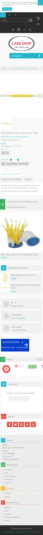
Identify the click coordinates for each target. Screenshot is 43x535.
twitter (15, 424)
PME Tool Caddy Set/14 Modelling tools (20, 254)
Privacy (5, 532)
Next (41, 359)
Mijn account (38, 24)
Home (3, 68)
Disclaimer (11, 532)
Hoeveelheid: (5, 160)
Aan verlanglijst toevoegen (3, 153)
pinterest (27, 424)
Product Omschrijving (11, 174)
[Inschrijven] (40, 2)
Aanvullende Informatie (12, 179)
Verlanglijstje (8, 479)
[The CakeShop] (21, 43)
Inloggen (30, 29)
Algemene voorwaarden (27, 532)
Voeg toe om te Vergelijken (7, 153)
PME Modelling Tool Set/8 (23, 275)
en (9, 15)
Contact (7, 497)
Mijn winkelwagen (18, 29)
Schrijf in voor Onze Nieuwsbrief (20, 393)
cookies (6, 4)
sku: (2, 149)
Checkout (8, 483)
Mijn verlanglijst (13, 29)
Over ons (7, 493)
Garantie (7, 520)
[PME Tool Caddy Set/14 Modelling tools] (20, 214)
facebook (9, 424)
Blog (38, 18)
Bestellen (7, 507)
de (15, 15)
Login (6, 473)
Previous (37, 359)
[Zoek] (30, 20)
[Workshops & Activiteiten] (15, 340)
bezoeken (22, 318)
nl (3, 15)
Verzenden (8, 514)
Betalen (24, 29)
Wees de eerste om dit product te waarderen (15, 136)
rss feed (33, 424)
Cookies (17, 532)
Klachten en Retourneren (12, 517)
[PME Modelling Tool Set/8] (5, 278)
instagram (21, 424)
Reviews (28, 179)
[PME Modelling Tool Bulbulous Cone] (5, 288)
